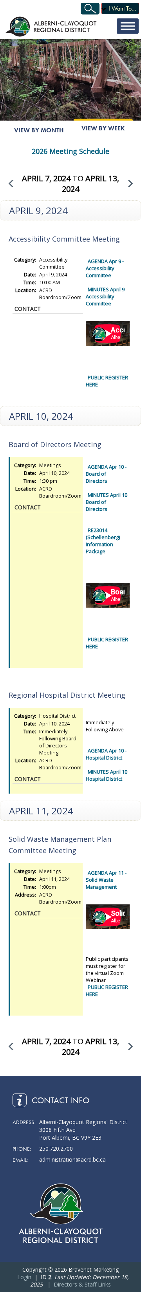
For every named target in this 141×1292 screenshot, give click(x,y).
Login (24, 1277)
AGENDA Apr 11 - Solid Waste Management (106, 879)
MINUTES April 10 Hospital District (106, 775)
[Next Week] (130, 183)
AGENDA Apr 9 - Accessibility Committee (105, 268)
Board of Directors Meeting (55, 444)
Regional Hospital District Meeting (67, 695)
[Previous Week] (11, 183)
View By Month (39, 130)
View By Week (103, 128)
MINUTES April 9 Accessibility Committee (105, 296)
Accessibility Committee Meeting (64, 239)
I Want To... (122, 8)
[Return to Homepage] (52, 26)
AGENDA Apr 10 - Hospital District (106, 754)
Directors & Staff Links (82, 1284)
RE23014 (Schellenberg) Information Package (103, 541)
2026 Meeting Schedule (70, 151)
